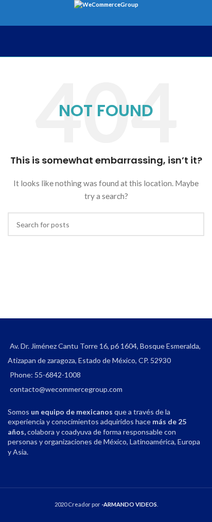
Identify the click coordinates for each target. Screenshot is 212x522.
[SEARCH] (192, 224)
